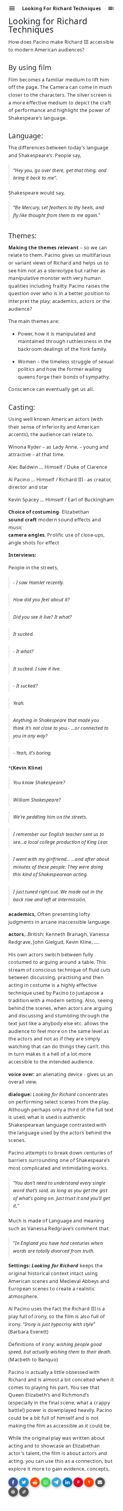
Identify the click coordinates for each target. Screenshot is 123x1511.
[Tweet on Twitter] (24, 1482)
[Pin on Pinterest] (78, 1482)
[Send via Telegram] (56, 1482)
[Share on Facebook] (13, 1482)
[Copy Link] (24, 1492)
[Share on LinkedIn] (67, 1482)
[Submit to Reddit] (35, 1482)
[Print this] (13, 1492)
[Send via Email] (100, 1482)
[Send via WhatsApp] (45, 1482)
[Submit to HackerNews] (89, 1482)
